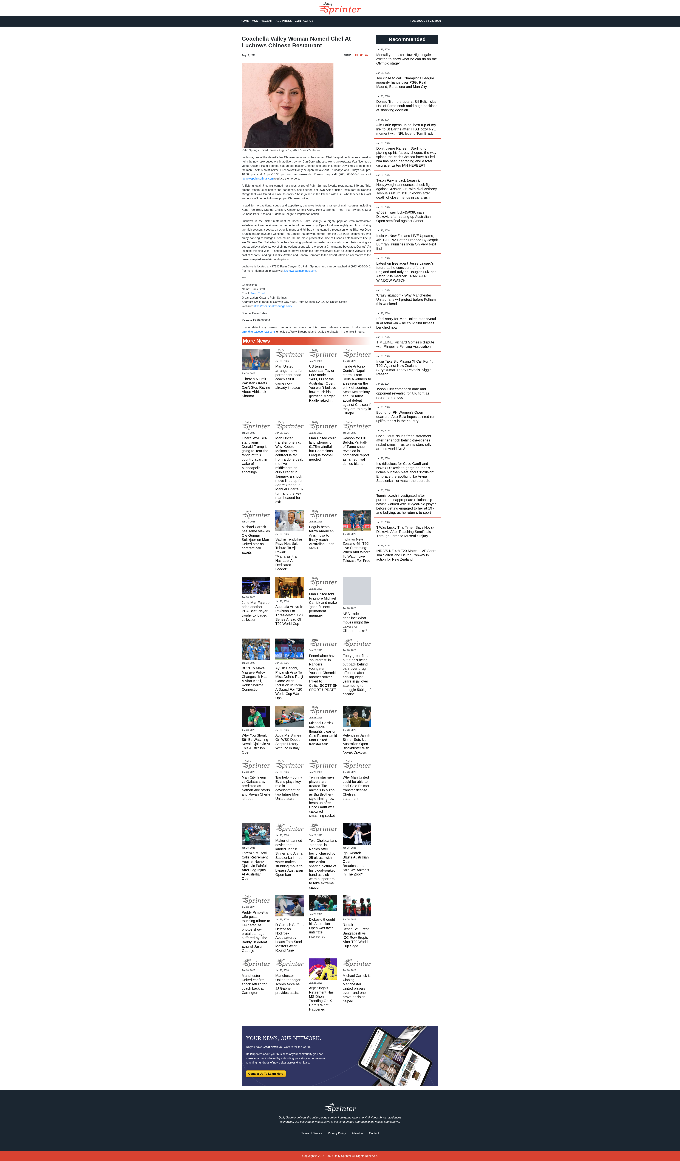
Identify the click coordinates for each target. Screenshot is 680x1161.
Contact (374, 1133)
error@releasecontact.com (258, 331)
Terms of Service (311, 1133)
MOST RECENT (262, 20)
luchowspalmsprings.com (258, 178)
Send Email (257, 293)
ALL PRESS (284, 20)
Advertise (357, 1133)
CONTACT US (304, 20)
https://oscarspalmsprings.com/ (272, 306)
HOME (244, 20)
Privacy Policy (337, 1133)
